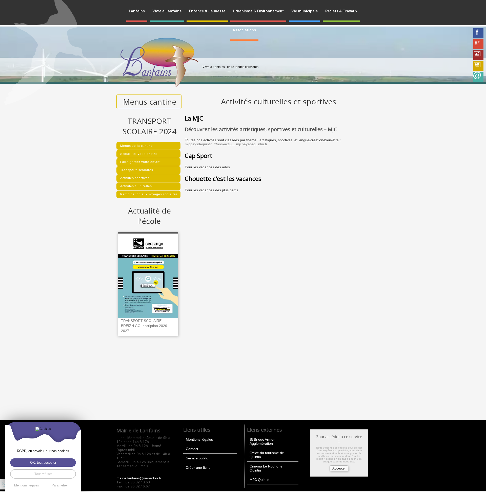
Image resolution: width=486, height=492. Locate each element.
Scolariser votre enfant (138, 154)
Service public (197, 458)
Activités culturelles (136, 186)
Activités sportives (135, 178)
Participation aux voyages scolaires (149, 194)
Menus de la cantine (136, 146)
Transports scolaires (136, 170)
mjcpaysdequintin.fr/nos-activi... (210, 144)
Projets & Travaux (341, 11)
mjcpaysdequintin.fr (251, 144)
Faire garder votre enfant (140, 162)
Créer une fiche (198, 467)
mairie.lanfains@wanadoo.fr (138, 478)
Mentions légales (199, 439)
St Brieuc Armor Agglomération (262, 441)
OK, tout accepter (43, 462)
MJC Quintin (259, 480)
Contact (192, 449)
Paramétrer (60, 485)
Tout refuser (43, 474)
